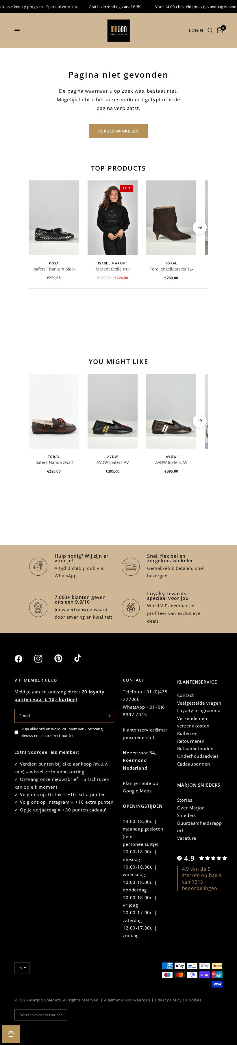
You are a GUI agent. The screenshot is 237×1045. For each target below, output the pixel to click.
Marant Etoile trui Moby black (113, 269)
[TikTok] (83, 658)
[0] (219, 30)
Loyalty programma (199, 710)
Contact (185, 695)
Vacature (187, 838)
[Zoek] (210, 30)
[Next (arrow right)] (200, 227)
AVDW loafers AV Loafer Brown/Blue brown (171, 463)
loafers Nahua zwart (54, 462)
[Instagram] (43, 658)
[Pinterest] (63, 658)
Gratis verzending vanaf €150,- (109, 6)
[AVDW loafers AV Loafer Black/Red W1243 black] (113, 411)
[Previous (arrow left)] (37, 227)
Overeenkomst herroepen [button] (40, 1014)
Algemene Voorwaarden (127, 1000)
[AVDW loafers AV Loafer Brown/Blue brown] (171, 411)
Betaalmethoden (195, 748)
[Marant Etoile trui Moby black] (113, 217)
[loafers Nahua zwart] (54, 411)
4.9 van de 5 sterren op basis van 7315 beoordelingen (202, 878)
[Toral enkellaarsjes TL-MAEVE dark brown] (171, 217)
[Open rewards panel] (11, 1034)
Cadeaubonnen (193, 764)
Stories (184, 800)
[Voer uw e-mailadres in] (108, 716)
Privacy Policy (168, 1000)
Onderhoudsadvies (198, 756)
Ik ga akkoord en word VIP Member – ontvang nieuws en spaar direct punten (62, 732)
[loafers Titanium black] (54, 217)
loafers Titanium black (53, 269)
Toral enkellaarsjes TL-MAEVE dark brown (171, 269)
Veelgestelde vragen (199, 703)
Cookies (193, 1000)
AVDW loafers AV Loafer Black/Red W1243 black (113, 463)
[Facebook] (23, 658)
